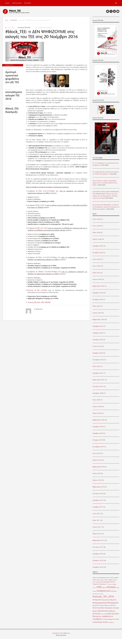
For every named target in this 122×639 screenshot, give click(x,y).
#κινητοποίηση (98, 608)
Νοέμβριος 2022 (98, 353)
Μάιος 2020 (96, 400)
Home (6, 20)
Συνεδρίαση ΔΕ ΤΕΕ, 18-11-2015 (38, 228)
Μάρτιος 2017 (97, 534)
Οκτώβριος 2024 (98, 299)
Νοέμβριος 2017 (98, 507)
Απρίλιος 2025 (97, 279)
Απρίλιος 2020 (97, 406)
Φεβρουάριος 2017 (98, 540)
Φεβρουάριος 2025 (98, 286)
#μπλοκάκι (96, 614)
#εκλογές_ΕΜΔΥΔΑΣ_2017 (98, 593)
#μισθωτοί (111, 611)
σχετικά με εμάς (17, 3)
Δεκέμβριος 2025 (98, 246)
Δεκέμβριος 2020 (98, 393)
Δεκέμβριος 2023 (98, 326)
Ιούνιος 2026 (97, 226)
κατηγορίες (27, 3)
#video (94, 579)
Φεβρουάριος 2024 (98, 319)
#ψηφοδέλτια (111, 622)
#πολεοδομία (98, 622)
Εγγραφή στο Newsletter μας (61, 633)
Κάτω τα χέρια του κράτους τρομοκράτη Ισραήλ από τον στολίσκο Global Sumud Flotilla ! (105, 183)
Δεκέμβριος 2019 (98, 426)
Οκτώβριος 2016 (98, 567)
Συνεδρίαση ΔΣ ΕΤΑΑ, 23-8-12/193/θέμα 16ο (43, 191)
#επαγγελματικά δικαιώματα (105, 602)
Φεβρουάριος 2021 (98, 380)
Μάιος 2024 (96, 306)
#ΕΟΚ (116, 579)
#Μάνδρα (98, 582)
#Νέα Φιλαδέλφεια (105, 582)
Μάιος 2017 (96, 520)
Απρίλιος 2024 (97, 313)
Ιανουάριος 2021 (98, 386)
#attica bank (96, 577)
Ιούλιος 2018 (97, 473)
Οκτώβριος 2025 (98, 252)
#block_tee (39, 309)
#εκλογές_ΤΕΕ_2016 (34, 302)
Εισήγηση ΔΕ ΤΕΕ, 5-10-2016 (37, 290)
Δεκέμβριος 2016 (98, 554)
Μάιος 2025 (96, 273)
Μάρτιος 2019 (97, 460)
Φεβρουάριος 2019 (98, 467)
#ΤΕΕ (42, 302)
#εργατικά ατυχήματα (98, 605)
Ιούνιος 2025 (97, 266)
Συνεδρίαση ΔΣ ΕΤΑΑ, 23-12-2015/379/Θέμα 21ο (44, 257)
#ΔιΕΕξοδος (110, 579)
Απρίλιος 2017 (97, 527)
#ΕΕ (113, 579)
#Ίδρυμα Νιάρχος (100, 579)
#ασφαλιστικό (103, 590)
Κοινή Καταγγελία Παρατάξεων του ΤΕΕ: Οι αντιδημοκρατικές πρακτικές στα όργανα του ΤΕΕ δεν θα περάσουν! (106, 207)
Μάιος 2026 (96, 232)
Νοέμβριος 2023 (98, 333)
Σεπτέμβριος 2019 (98, 447)
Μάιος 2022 (96, 366)
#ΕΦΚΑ (94, 582)
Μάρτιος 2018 (97, 480)
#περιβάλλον (98, 619)
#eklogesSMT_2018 (104, 577)
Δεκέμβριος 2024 (98, 293)
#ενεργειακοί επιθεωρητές (108, 600)
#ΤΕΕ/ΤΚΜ (104, 587)
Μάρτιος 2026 (97, 239)
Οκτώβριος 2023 (98, 339)
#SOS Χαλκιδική (114, 577)
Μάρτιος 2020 (97, 413)
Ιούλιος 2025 (97, 259)
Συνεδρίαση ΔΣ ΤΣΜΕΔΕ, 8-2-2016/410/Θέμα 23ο (44, 272)
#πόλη (105, 622)
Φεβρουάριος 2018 (98, 487)
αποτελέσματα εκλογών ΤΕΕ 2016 (13, 95)
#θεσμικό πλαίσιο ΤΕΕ (110, 605)
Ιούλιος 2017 (97, 513)
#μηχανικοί (103, 611)
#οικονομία (103, 613)
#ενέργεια (96, 600)
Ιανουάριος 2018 (98, 493)
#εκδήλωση (114, 591)
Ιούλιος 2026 (97, 219)
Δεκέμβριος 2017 (98, 500)
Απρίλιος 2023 (97, 346)
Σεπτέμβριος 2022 (98, 360)
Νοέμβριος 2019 (98, 433)
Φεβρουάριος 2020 (98, 420)
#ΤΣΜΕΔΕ (47, 302)
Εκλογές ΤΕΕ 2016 (13, 20)
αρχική (7, 3)
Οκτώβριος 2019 (98, 440)
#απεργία (94, 591)
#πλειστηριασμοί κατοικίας (111, 619)
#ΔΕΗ (105, 579)
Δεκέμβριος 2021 (98, 373)
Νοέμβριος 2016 (98, 560)
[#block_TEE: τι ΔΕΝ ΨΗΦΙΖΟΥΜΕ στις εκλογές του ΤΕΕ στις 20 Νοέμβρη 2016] (46, 52)
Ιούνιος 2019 (97, 453)
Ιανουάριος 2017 (98, 547)
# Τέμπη (117, 587)
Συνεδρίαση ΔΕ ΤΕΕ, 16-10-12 (37, 205)
